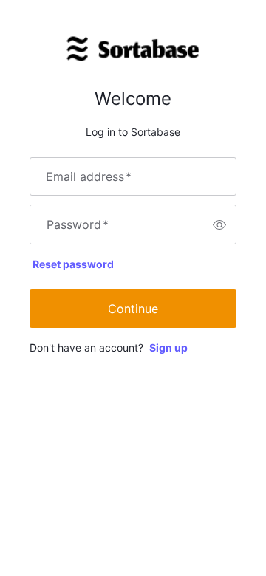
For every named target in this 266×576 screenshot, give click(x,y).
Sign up (168, 347)
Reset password (73, 264)
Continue (133, 308)
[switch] (219, 224)
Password (78, 224)
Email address (89, 176)
